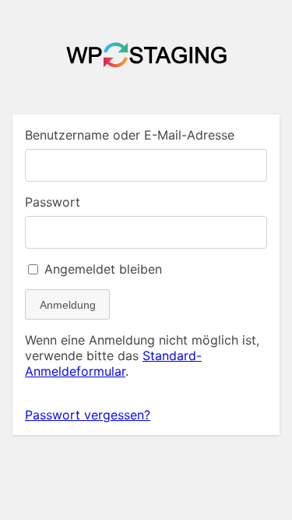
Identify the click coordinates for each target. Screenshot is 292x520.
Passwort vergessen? (87, 415)
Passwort (52, 202)
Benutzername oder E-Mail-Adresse (129, 135)
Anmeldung (68, 305)
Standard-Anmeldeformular (113, 363)
